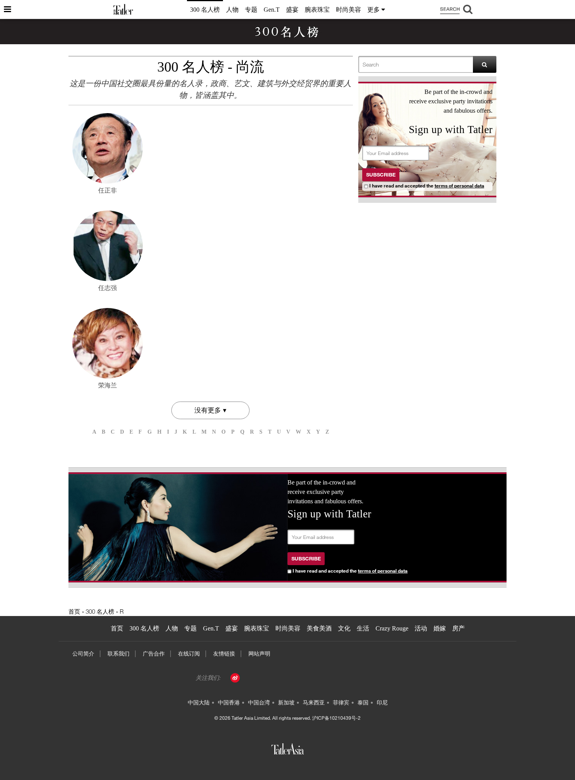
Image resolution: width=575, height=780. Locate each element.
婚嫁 (439, 628)
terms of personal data (459, 185)
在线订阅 (189, 653)
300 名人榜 (205, 9)
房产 (458, 628)
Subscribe (380, 174)
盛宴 (292, 9)
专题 (251, 9)
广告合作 (154, 653)
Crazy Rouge (392, 628)
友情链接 (224, 653)
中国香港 (229, 702)
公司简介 (83, 653)
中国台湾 (259, 702)
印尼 (382, 702)
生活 (363, 628)
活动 (421, 628)
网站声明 (259, 653)
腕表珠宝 (317, 9)
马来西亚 (314, 702)
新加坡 (286, 702)
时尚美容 (348, 9)
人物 (232, 9)
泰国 (363, 702)
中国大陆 (199, 702)
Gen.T (272, 9)
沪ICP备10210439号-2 (336, 718)
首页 (74, 611)
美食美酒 (319, 628)
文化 (344, 628)
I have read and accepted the (426, 185)
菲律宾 (341, 702)
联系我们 (118, 653)
